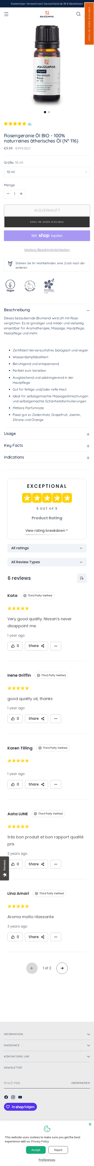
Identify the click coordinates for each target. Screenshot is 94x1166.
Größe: (13, 162)
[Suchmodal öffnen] (78, 14)
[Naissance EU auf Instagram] (13, 1098)
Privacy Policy (40, 1141)
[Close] (90, 1124)
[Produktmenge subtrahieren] (21, 193)
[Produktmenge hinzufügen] (8, 193)
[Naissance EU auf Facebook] (6, 1098)
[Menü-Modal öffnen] (6, 14)
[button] (89, 23)
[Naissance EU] (47, 14)
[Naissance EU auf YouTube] (20, 1098)
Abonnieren (80, 1082)
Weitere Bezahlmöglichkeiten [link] (47, 250)
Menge (9, 185)
